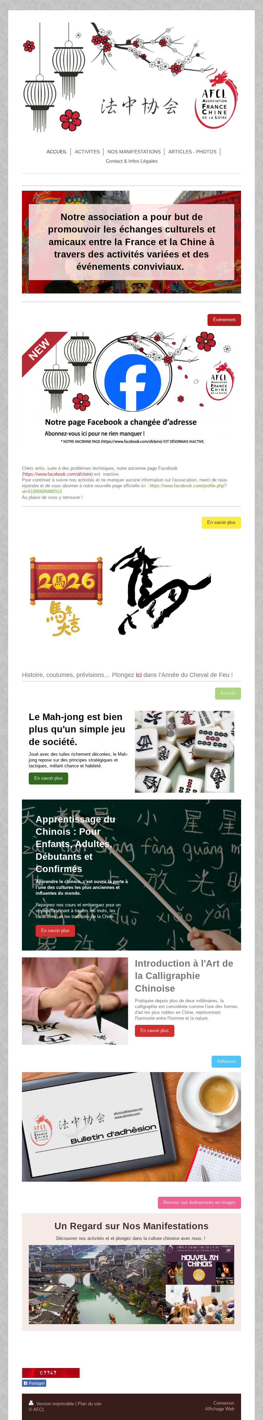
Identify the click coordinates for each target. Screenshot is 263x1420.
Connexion (223, 1403)
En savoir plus (221, 522)
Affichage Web (219, 1409)
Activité (228, 693)
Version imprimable (55, 1404)
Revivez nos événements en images (199, 1202)
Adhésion (226, 1061)
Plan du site (89, 1404)
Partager (36, 1383)
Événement (224, 319)
